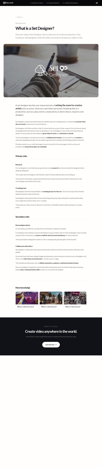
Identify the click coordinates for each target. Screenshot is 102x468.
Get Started (49, 345)
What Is (20, 17)
